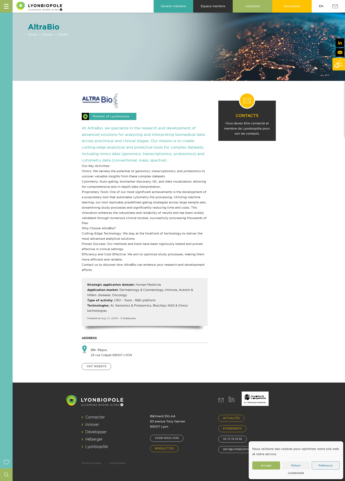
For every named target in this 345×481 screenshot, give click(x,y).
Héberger (94, 439)
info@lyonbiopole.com (240, 449)
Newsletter (164, 448)
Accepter (266, 465)
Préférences (325, 465)
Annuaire (47, 34)
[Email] (340, 52)
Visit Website (96, 366)
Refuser (296, 465)
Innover (92, 425)
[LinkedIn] (340, 42)
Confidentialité (296, 473)
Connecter (95, 417)
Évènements (232, 428)
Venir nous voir (167, 438)
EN (321, 6)
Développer (96, 432)
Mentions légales (91, 463)
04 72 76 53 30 (232, 439)
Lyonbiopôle (96, 447)
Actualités (231, 418)
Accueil (32, 34)
